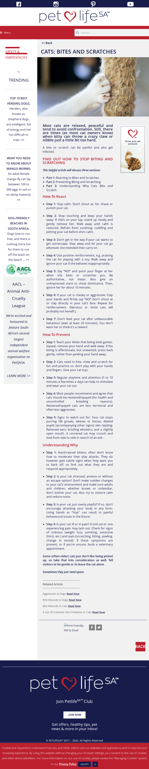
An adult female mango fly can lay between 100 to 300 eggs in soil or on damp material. (18, 179)
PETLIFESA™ (56, 740)
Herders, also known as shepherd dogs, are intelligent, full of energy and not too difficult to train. (18, 119)
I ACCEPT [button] (84, 764)
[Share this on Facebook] (92, 627)
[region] (132, 149)
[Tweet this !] (99, 627)
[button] (126, 149)
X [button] (95, 764)
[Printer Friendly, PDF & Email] (74, 627)
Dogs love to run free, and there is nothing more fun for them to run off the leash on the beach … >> (19, 239)
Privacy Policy (67, 764)
